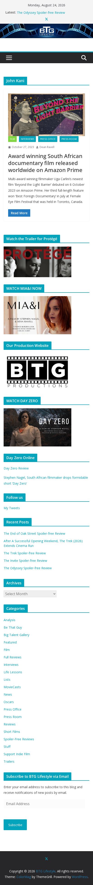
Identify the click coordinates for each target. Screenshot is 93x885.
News (8, 694)
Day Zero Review (16, 468)
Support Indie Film (17, 754)
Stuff (7, 746)
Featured (10, 642)
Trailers (9, 761)
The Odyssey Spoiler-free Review (28, 568)
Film (12, 139)
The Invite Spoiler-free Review (38, 11)
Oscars (9, 702)
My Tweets (12, 508)
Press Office (48, 139)
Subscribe (15, 825)
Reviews (10, 724)
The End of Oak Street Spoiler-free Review (34, 533)
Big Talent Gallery (16, 635)
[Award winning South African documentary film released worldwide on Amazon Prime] (46, 114)
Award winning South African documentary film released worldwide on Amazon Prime (45, 163)
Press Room (69, 139)
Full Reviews (12, 657)
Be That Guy (13, 627)
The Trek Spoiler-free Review (25, 553)
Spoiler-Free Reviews (19, 739)
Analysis (9, 620)
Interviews (27, 139)
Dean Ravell (47, 147)
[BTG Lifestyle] (46, 26)
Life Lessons (13, 672)
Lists (7, 679)
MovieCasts (12, 687)
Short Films (12, 731)
